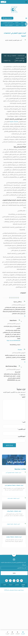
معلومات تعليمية (20, 58)
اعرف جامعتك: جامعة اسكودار (14, 537)
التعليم (23, 584)
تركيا (5, 55)
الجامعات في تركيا (11, 55)
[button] (26, 2)
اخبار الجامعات (20, 55)
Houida (20, 349)
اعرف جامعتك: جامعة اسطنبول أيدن (14, 485)
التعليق (23, 396)
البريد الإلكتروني (21, 429)
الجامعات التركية (14, 121)
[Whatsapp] (14, 580)
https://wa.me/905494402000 (13, 340)
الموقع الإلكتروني (21, 436)
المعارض (17, 584)
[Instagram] (10, 580)
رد (24, 315)
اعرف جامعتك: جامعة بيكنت (14, 511)
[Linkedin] (21, 580)
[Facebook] (6, 580)
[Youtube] (17, 580)
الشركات (10, 584)
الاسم (23, 422)
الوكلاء (4, 584)
